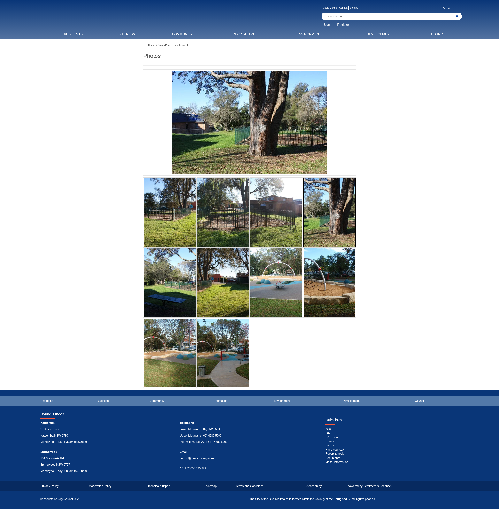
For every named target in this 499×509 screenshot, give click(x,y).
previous (154, 128)
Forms (329, 445)
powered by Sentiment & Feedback (370, 486)
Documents (332, 458)
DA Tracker (332, 437)
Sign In (328, 24)
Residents (73, 34)
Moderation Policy (100, 486)
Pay (327, 432)
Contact (343, 7)
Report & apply (334, 453)
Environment (309, 34)
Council (438, 34)
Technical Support (159, 486)
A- (449, 7)
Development (379, 34)
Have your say (334, 449)
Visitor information (336, 462)
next (342, 128)
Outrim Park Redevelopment (173, 45)
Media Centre (330, 7)
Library (329, 441)
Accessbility (314, 486)
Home (151, 45)
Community (182, 34)
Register (343, 24)
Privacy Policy (49, 486)
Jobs (328, 428)
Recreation (243, 34)
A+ (444, 7)
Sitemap (353, 7)
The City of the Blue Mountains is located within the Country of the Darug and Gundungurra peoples (312, 499)
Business (127, 34)
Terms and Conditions (250, 486)
